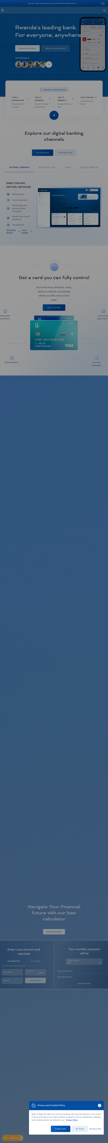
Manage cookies (95, 1129)
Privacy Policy (72, 1120)
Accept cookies (60, 1129)
